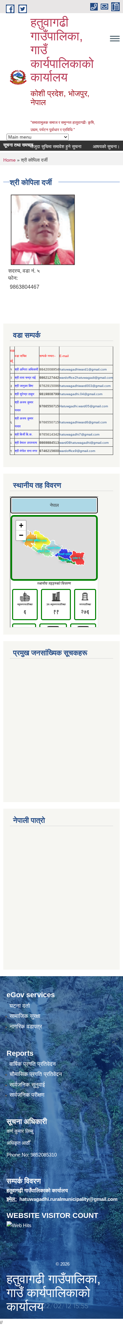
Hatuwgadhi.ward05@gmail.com (83, 406)
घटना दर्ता (20, 1006)
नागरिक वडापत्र (26, 1026)
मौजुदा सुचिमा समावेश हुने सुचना (48, 146)
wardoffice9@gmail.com (77, 451)
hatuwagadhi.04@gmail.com (80, 394)
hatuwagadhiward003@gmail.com (85, 386)
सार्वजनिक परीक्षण (27, 1095)
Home (9, 160)
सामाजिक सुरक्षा (25, 1016)
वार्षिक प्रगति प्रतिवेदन (33, 1064)
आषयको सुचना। (99, 146)
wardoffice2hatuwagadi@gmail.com (86, 377)
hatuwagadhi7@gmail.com (79, 434)
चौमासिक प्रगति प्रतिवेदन (36, 1074)
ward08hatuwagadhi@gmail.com (84, 442)
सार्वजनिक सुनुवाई (27, 1085)
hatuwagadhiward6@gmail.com (83, 422)
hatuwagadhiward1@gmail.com (83, 369)
